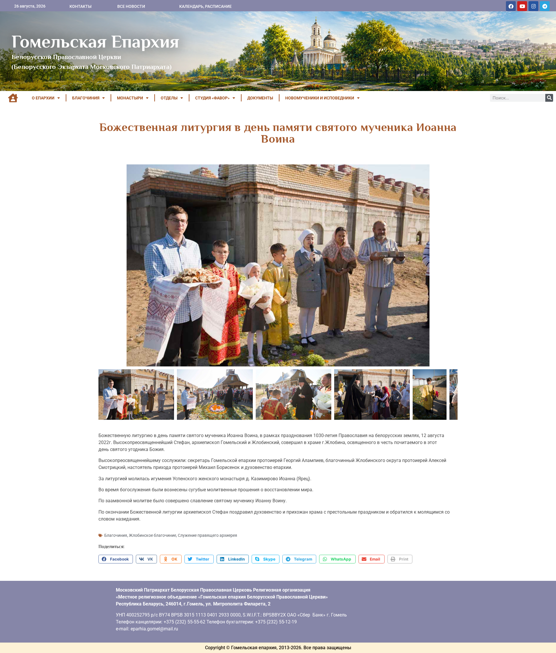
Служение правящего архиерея (207, 535)
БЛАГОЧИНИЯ (85, 98)
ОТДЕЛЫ (169, 98)
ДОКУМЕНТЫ (260, 98)
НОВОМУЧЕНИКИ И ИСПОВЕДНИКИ (319, 98)
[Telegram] (545, 6)
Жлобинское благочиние (152, 535)
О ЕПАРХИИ (43, 98)
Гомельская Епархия (95, 41)
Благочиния (115, 535)
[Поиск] (549, 98)
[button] (115, 559)
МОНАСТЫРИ (130, 98)
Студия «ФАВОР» (212, 98)
